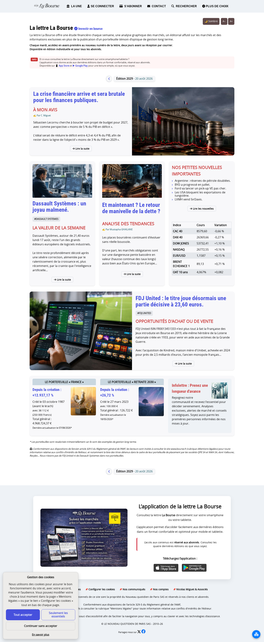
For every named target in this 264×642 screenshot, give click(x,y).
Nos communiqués (134, 589)
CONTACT (158, 6)
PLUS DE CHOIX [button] (216, 6)
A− (224, 21)
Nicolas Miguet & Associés (192, 589)
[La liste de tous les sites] (256, 634)
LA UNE (76, 6)
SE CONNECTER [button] (102, 6)
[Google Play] (194, 567)
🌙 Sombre (211, 21)
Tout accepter (23, 615)
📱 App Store (62, 65)
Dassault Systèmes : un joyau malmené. (59, 206)
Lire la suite (82, 148)
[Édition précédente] (109, 79)
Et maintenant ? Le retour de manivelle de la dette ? (131, 208)
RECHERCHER (186, 6)
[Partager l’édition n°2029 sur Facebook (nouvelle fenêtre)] (143, 632)
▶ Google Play (80, 65)
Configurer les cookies (102, 589)
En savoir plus (40, 634)
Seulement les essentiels (58, 614)
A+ (231, 21)
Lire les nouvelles (203, 208)
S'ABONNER (133, 6)
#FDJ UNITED (144, 313)
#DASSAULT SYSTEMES (46, 219)
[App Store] (166, 567)
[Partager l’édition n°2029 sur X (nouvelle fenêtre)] (139, 632)
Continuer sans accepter (40, 626)
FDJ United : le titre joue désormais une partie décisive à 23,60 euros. (181, 301)
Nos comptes (161, 589)
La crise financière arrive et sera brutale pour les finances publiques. (79, 97)
